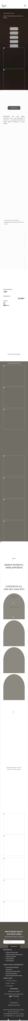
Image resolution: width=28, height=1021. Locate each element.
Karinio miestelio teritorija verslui (14, 975)
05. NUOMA (14, 45)
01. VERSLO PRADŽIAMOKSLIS (14, 29)
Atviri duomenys (10, 960)
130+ (5, 291)
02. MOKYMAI (14, 33)
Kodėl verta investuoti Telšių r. (13, 971)
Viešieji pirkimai (10, 958)
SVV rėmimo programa (11, 973)
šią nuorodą (16, 996)
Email (4, 939)
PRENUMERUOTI (14, 946)
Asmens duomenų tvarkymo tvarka (14, 954)
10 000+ (21, 298)
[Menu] (25, 5)
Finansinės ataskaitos (11, 956)
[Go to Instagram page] (19, 1019)
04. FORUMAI (14, 41)
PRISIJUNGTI (14, 107)
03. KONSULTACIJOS (14, 37)
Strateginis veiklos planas (12, 952)
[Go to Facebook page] (9, 1019)
